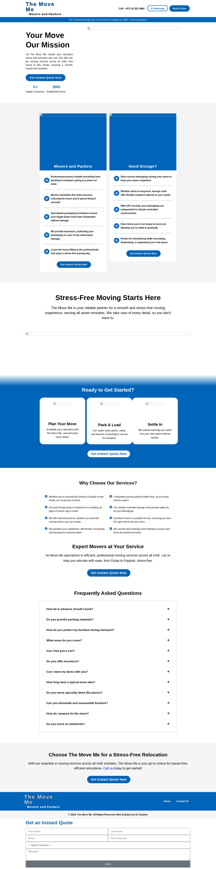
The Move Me (40, 6)
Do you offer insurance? (62, 661)
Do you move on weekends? (65, 724)
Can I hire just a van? (60, 650)
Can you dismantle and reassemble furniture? (77, 703)
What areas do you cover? (64, 640)
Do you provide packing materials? (70, 619)
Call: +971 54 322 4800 (131, 8)
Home (167, 801)
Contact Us (182, 801)
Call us (108, 768)
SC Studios (141, 814)
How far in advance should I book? (69, 609)
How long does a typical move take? (70, 682)
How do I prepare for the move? (67, 713)
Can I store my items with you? (67, 671)
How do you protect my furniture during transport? (80, 629)
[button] (108, 609)
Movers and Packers (45, 14)
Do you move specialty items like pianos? (74, 692)
